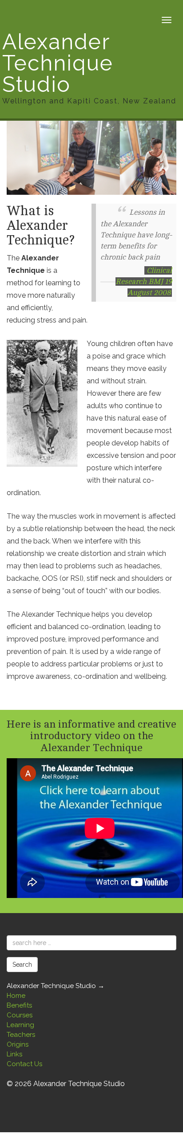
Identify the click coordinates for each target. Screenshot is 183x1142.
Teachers (21, 1035)
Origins (17, 1044)
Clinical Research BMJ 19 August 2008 (143, 281)
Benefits (19, 1005)
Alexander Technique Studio (89, 68)
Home (16, 996)
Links (14, 1054)
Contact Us (24, 1064)
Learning (20, 1025)
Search (22, 964)
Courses (19, 1015)
